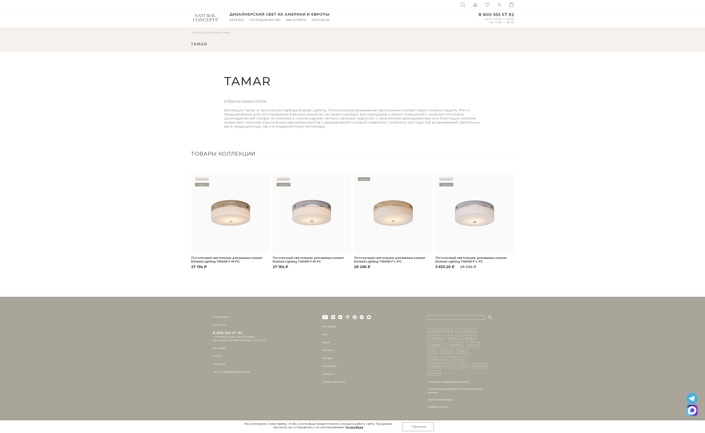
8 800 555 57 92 (496, 14)
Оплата (218, 355)
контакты (480, 365)
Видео (326, 342)
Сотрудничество (265, 20)
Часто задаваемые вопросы (231, 371)
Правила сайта (437, 406)
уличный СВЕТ (465, 330)
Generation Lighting (441, 365)
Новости (328, 373)
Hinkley (473, 344)
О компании (221, 316)
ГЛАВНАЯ (197, 32)
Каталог (236, 20)
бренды (469, 337)
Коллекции (212, 32)
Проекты (328, 350)
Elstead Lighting (439, 358)
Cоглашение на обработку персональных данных (455, 390)
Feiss (432, 351)
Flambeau (435, 344)
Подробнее (354, 427)
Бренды (327, 358)
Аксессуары (436, 337)
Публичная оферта (440, 399)
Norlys (462, 351)
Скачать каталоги (333, 381)
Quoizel (447, 351)
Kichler (459, 358)
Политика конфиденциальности (448, 381)
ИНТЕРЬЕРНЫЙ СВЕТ (440, 330)
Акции (463, 365)
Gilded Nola (454, 344)
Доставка (219, 348)
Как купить (296, 20)
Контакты (321, 20)
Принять (419, 426)
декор (454, 337)
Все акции (328, 326)
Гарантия (219, 363)
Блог (325, 334)
